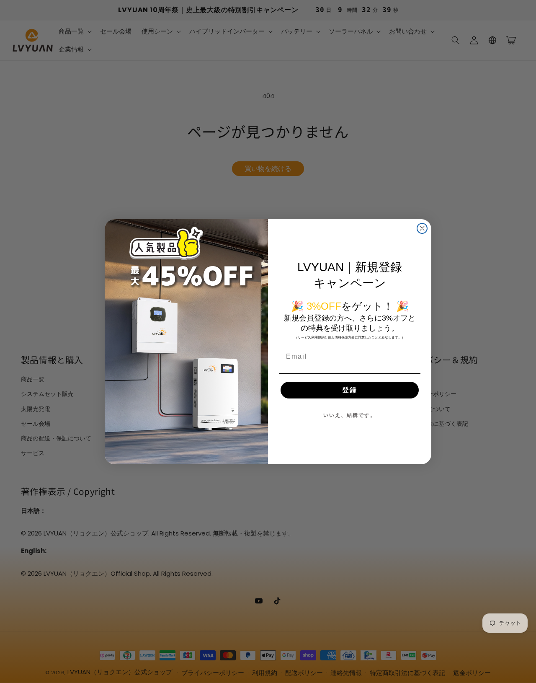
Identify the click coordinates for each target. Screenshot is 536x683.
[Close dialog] (422, 228)
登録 (349, 389)
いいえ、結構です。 (349, 415)
